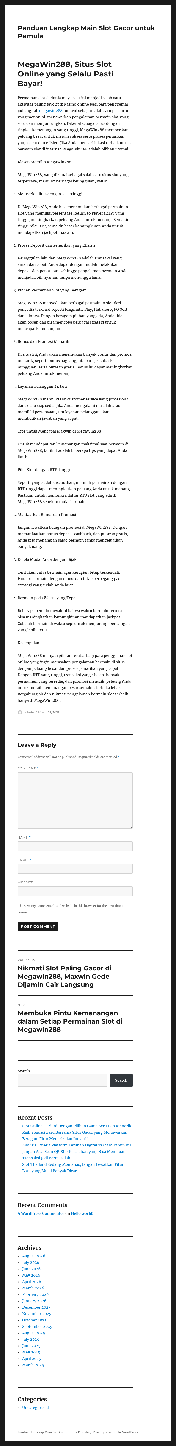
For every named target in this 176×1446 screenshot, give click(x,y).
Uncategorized (35, 1407)
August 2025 (33, 1333)
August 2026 (33, 1256)
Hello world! (82, 1213)
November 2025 (36, 1313)
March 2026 (33, 1288)
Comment (28, 768)
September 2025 (37, 1326)
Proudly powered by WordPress (115, 1432)
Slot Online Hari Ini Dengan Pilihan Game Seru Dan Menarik (76, 1126)
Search (24, 1071)
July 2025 (30, 1339)
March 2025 (33, 1365)
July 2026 (30, 1262)
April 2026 (31, 1281)
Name (24, 837)
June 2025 (31, 1345)
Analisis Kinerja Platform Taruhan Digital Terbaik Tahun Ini (76, 1145)
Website (25, 882)
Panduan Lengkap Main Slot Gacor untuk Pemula (53, 1432)
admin (29, 712)
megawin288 (51, 110)
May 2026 (31, 1275)
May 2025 (31, 1352)
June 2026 (31, 1268)
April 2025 (31, 1358)
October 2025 (34, 1320)
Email (24, 860)
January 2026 (34, 1301)
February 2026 (35, 1294)
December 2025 (36, 1307)
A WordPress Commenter (41, 1213)
